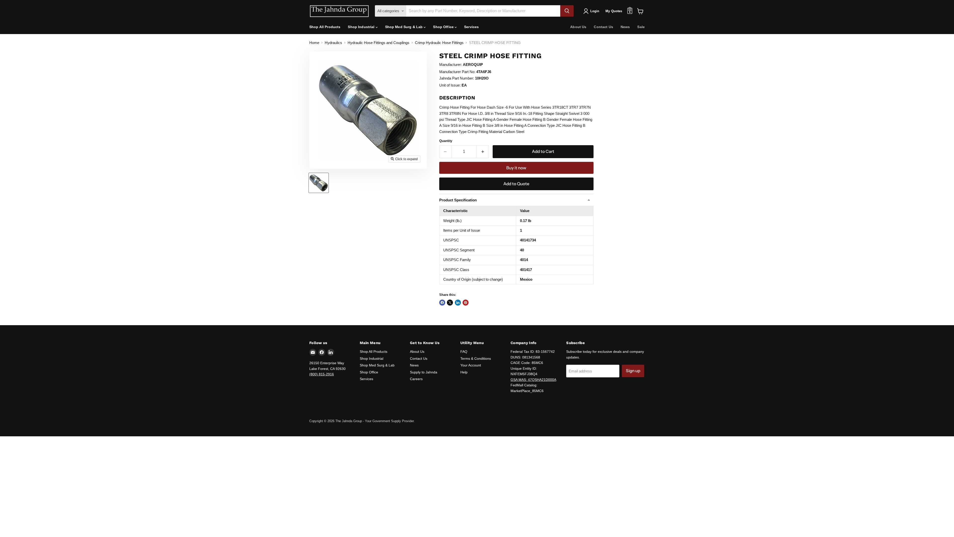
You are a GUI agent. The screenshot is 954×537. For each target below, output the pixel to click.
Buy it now (516, 167)
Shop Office (444, 27)
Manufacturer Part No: (457, 72)
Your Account (470, 365)
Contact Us (603, 27)
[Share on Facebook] (442, 303)
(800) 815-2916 (321, 374)
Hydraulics (333, 43)
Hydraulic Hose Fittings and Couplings (378, 43)
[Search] (567, 11)
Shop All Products (324, 27)
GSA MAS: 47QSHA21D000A (533, 380)
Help (464, 372)
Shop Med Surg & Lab (404, 27)
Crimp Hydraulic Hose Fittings (439, 43)
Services (471, 27)
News (625, 27)
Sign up (633, 370)
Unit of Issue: (450, 85)
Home (314, 43)
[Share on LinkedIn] (458, 303)
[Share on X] (450, 303)
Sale (641, 27)
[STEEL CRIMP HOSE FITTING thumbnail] (318, 183)
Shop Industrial (361, 27)
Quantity (445, 141)
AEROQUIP (473, 64)
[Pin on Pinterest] (466, 303)
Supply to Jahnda (423, 372)
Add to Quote (516, 183)
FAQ (463, 352)
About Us (578, 27)
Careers (416, 379)
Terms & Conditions (475, 358)
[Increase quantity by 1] (483, 151)
